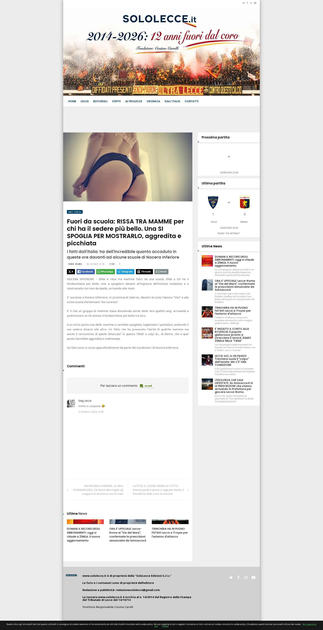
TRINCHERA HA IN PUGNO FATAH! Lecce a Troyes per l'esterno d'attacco (170, 532)
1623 (159, 525)
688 (115, 525)
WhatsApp (107, 271)
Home (72, 101)
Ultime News (212, 246)
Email (163, 271)
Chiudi (165, 626)
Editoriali (100, 101)
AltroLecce (133, 101)
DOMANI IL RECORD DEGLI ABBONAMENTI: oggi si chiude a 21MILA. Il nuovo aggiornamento (83, 534)
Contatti (192, 101)
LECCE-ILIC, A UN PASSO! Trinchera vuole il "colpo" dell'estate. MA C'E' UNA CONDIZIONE (232, 360)
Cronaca (153, 101)
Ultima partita (213, 183)
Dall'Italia (172, 101)
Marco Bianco (75, 264)
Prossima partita (216, 137)
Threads (146, 271)
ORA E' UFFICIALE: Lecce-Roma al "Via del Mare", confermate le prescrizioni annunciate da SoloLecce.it (127, 534)
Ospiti (116, 101)
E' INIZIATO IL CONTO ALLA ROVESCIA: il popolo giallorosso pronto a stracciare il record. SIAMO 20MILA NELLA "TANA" (233, 335)
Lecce (85, 101)
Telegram (127, 271)
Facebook (87, 271)
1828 (74, 525)
